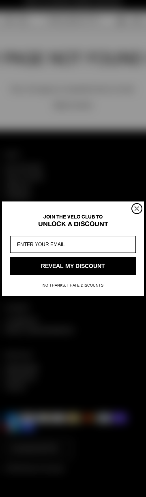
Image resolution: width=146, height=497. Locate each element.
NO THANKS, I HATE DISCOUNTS (73, 285)
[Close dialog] (137, 209)
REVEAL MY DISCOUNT (73, 266)
